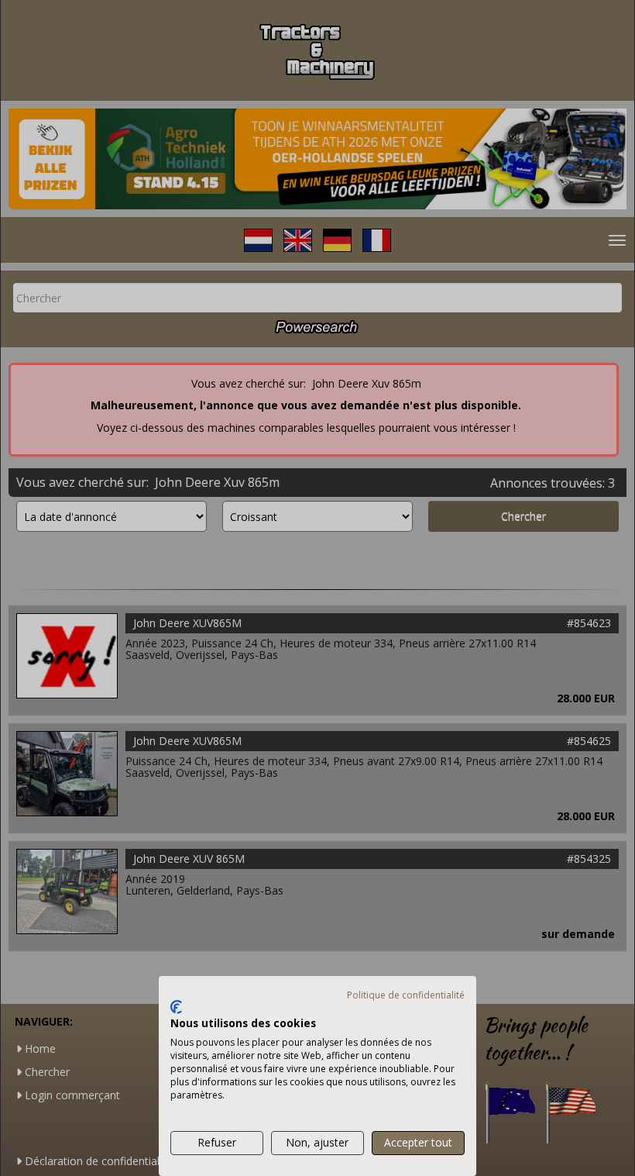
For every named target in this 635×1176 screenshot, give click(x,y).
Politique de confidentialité (406, 995)
